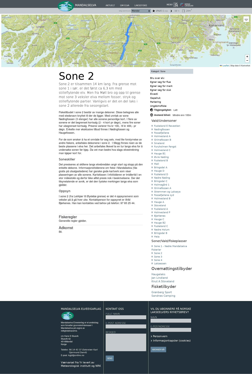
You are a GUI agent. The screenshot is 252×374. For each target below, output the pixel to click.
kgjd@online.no (76, 355)
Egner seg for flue (160, 82)
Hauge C (159, 219)
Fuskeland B (161, 160)
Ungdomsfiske (158, 106)
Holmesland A (162, 136)
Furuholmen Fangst (165, 146)
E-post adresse (116, 323)
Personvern (160, 336)
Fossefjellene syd (164, 195)
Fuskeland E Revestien (167, 125)
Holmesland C (162, 150)
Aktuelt (110, 5)
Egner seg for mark (161, 86)
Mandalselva (85, 5)
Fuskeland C (161, 226)
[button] (246, 19)
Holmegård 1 (161, 184)
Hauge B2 (160, 222)
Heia (156, 236)
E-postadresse (160, 326)
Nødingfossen (162, 129)
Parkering (155, 102)
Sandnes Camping (163, 295)
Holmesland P (162, 212)
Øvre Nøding (161, 157)
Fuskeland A (161, 209)
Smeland (159, 143)
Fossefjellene (161, 132)
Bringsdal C (160, 181)
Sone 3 (158, 256)
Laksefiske (141, 5)
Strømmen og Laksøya (167, 191)
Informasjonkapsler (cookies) (172, 340)
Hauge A (159, 202)
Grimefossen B (162, 139)
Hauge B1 (160, 153)
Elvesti (154, 94)
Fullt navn (113, 313)
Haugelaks (158, 274)
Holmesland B (162, 198)
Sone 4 (158, 260)
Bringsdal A (160, 167)
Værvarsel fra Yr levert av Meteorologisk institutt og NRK (81, 364)
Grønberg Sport (161, 292)
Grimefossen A (162, 188)
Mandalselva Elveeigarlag (81, 308)
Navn (154, 317)
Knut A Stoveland (162, 281)
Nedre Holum (162, 229)
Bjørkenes (159, 215)
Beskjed (111, 332)
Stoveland (160, 205)
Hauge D (159, 170)
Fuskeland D (161, 174)
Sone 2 (158, 253)
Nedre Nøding (162, 177)
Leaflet (225, 65)
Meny (170, 4)
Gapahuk (155, 98)
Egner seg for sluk (160, 90)
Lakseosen (160, 263)
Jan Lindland (159, 277)
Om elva (124, 5)
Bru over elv (157, 78)
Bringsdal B (160, 233)
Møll (156, 163)
